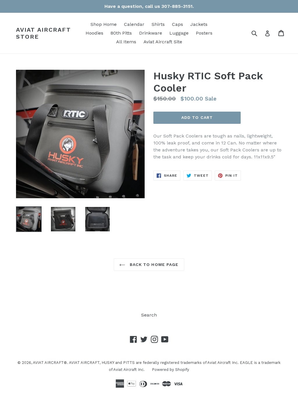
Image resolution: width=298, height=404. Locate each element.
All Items (126, 41)
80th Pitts (121, 33)
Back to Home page (153, 264)
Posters (204, 33)
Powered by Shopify (170, 369)
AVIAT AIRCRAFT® (50, 362)
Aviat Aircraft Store (43, 33)
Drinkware (150, 33)
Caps (177, 24)
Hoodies (94, 33)
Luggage (179, 33)
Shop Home (104, 24)
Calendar (134, 24)
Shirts (158, 24)
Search (149, 315)
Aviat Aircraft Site (162, 41)
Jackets (198, 24)
